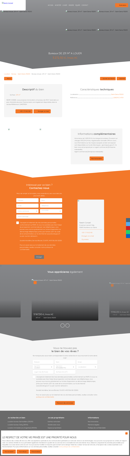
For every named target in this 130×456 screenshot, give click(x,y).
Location (7, 74)
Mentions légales (93, 425)
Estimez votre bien (54, 421)
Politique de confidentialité (97, 428)
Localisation (82, 367)
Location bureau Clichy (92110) (18, 425)
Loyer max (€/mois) (41, 372)
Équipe (77, 5)
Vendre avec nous (54, 425)
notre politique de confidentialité (69, 447)
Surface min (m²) (61, 372)
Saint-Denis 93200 (24, 74)
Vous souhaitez (45, 210)
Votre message (23, 216)
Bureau (14, 74)
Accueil (50, 5)
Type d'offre (37, 366)
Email (19, 206)
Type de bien (59, 366)
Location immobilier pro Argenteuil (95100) (22, 428)
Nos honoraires (93, 421)
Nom (43, 200)
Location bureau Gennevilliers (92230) (20, 421)
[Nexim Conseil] (13, 5)
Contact (85, 5)
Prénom (20, 200)
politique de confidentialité (45, 397)
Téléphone (45, 206)
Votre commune (23, 211)
